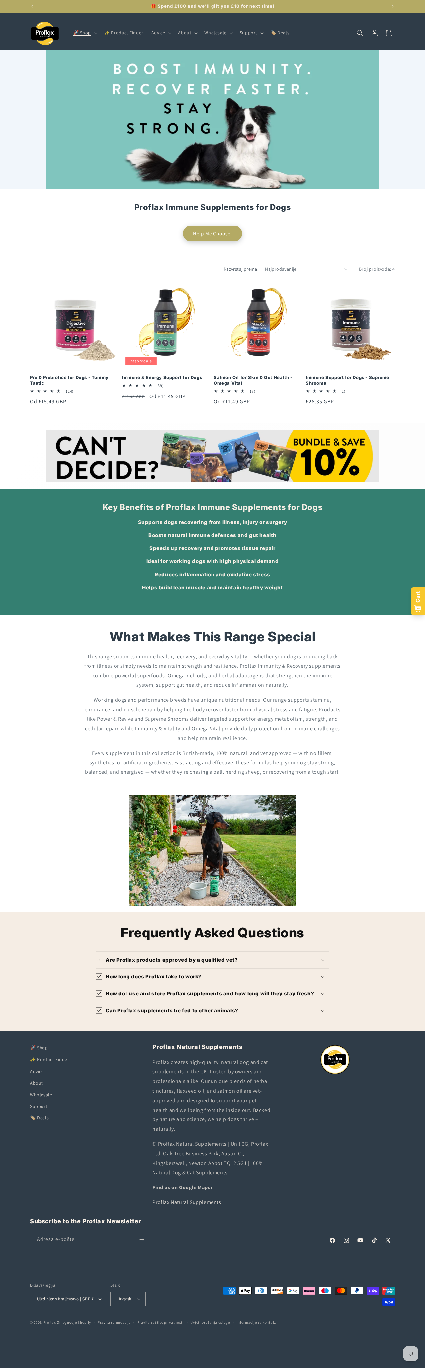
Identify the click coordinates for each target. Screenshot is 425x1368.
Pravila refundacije (114, 1322)
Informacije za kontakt (256, 1322)
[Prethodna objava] (32, 6)
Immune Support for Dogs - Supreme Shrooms (347, 380)
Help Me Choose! (212, 233)
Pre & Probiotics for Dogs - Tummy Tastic (69, 380)
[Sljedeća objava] (392, 6)
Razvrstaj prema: (241, 269)
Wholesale (41, 1095)
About (36, 1083)
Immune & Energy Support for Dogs (162, 377)
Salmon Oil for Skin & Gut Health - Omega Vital (253, 380)
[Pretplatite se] (141, 1239)
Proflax (49, 1322)
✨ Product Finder (49, 1059)
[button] (84, 32)
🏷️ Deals (39, 1118)
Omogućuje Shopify (74, 1322)
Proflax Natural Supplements (186, 1202)
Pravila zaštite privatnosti (160, 1322)
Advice (37, 1071)
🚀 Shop (39, 1048)
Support (38, 1106)
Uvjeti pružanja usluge (210, 1322)
